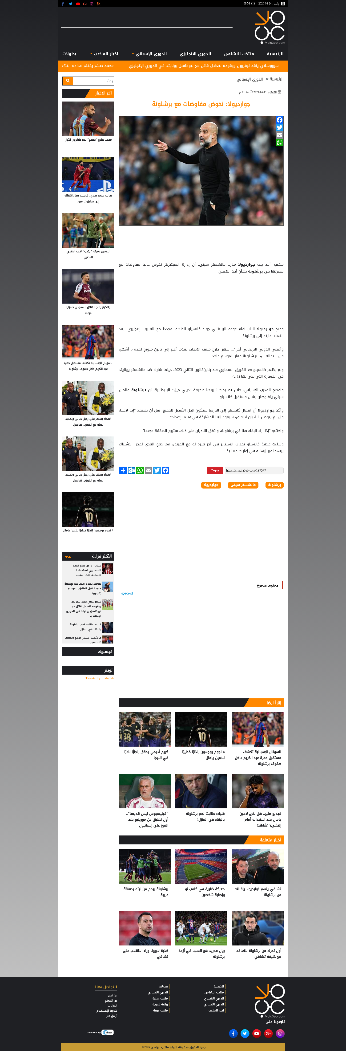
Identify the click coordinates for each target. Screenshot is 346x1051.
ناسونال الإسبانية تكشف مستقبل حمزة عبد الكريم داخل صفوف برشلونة (258, 758)
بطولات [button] (69, 53)
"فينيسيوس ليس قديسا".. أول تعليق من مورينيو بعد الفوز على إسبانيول (147, 819)
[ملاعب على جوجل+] (85, 4)
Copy (215, 470)
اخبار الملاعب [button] (105, 53)
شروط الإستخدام (107, 1011)
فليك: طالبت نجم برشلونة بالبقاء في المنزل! (205, 817)
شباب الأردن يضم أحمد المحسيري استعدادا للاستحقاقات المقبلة (87, 570)
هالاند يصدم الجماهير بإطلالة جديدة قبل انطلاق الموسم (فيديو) (82, 588)
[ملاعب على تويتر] (71, 4)
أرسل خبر (112, 1016)
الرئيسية (275, 53)
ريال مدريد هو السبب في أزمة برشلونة (201, 954)
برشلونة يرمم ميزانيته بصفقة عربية (146, 892)
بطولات (163, 986)
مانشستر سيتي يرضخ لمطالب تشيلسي (83, 640)
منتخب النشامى (239, 53)
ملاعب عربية (160, 1010)
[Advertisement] (201, 286)
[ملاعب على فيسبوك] (64, 4)
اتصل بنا (112, 1005)
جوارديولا (246, 264)
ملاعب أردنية (160, 998)
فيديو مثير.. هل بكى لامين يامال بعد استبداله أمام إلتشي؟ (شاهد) (260, 819)
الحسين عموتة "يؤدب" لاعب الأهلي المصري (88, 254)
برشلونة (255, 271)
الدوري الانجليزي (195, 53)
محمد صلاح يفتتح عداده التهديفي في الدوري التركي (130, 65)
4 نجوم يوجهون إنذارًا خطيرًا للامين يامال (203, 755)
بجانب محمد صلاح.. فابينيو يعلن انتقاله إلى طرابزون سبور (88, 198)
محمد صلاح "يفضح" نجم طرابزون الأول (88, 139)
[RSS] (99, 4)
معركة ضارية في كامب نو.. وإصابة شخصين (204, 892)
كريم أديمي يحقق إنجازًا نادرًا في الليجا (146, 755)
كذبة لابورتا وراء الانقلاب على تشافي (145, 954)
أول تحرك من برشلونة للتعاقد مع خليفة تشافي (258, 954)
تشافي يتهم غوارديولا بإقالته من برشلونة (258, 892)
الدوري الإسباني (150, 53)
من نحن (112, 995)
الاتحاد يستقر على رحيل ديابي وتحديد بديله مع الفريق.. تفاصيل (88, 421)
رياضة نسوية (160, 1004)
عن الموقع (111, 1000)
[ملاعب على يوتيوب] (78, 4)
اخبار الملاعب (216, 1010)
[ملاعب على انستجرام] (92, 4)
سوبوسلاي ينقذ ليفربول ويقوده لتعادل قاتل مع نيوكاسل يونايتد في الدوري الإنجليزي (267, 65)
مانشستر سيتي (243, 485)
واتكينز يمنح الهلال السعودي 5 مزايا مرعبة (88, 310)
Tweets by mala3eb (99, 678)
